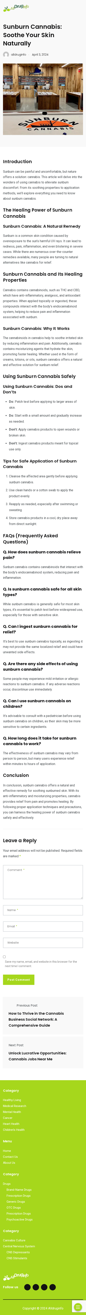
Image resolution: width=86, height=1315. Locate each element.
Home (7, 1151)
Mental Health (12, 1112)
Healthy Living (12, 1100)
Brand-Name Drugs (19, 1190)
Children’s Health (14, 1130)
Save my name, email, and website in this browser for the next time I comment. (41, 964)
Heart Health (11, 1124)
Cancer (7, 1118)
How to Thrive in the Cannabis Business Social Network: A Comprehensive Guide (36, 1019)
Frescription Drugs (19, 1195)
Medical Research (14, 1106)
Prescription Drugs (19, 1213)
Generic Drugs (16, 1201)
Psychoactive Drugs (20, 1219)
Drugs (7, 1184)
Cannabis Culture (14, 1240)
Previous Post (27, 1005)
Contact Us (10, 1157)
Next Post (16, 1045)
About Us (9, 1163)
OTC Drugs (14, 1207)
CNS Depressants (18, 1252)
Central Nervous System (19, 1246)
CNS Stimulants (17, 1258)
